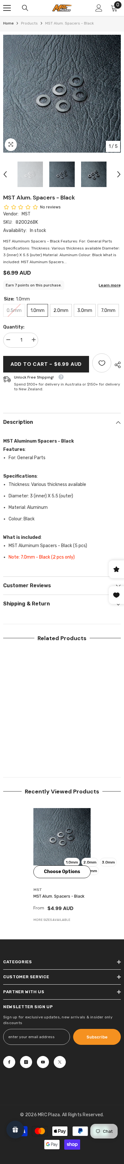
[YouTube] (43, 1062)
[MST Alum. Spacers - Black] (62, 836)
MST (26, 214)
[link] (31, 747)
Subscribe (96, 1037)
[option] (62, 94)
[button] (5, 174)
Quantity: (13, 327)
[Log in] (98, 7)
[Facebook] (9, 1062)
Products (29, 23)
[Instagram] (26, 1062)
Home (8, 23)
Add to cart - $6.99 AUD (46, 364)
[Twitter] (60, 1062)
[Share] (116, 364)
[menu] (7, 8)
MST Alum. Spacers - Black (59, 896)
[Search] (25, 8)
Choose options (62, 871)
